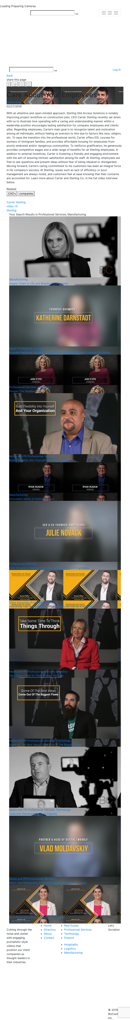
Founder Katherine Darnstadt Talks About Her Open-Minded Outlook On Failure (59, 352)
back (10, 75)
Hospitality (44, 387)
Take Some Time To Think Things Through (36, 675)
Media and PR (18, 456)
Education (30, 917)
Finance (69, 937)
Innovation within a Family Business (31, 499)
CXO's (12, 193)
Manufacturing (18, 279)
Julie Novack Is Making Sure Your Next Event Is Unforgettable (49, 568)
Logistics (61, 671)
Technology (63, 740)
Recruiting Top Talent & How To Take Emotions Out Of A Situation (51, 606)
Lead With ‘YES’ (19, 921)
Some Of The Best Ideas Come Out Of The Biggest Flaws (45, 744)
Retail (12, 348)
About (48, 933)
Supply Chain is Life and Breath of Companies (38, 283)
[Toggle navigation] (110, 12)
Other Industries (19, 602)
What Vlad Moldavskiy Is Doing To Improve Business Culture (47, 883)
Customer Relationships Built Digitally (33, 813)
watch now (14, 102)
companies (26, 193)
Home (47, 925)
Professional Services (31, 348)
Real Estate (71, 925)
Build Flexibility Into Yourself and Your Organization (42, 460)
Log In (117, 69)
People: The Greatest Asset (26, 391)
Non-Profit (16, 917)
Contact (49, 937)
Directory (50, 929)
